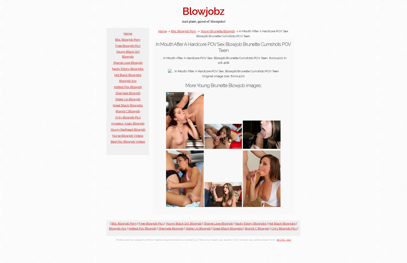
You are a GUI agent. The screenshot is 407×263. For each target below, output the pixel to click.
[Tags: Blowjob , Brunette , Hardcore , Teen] (223, 148)
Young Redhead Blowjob (127, 129)
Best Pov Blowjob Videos (128, 141)
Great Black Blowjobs (128, 105)
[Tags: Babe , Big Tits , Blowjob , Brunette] (223, 206)
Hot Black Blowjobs (127, 75)
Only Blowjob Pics (128, 117)
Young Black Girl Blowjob (184, 223)
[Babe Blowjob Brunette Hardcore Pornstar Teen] (185, 148)
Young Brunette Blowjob (217, 31)
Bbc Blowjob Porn (127, 39)
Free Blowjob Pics (127, 46)
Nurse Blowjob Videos (127, 136)
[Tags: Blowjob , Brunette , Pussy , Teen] (185, 206)
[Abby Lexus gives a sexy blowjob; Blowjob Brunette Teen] (262, 206)
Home (128, 33)
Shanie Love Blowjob (127, 63)
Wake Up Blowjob (127, 99)
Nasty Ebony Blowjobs (127, 69)
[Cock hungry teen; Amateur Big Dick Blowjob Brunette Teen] (262, 148)
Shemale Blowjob (127, 93)
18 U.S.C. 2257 (284, 240)
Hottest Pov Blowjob (128, 87)
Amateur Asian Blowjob (127, 123)
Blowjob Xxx (128, 81)
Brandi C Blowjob (128, 111)
